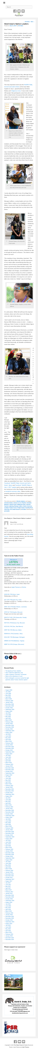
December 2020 (9, 810)
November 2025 (9, 706)
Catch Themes (25, 1047)
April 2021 (8, 803)
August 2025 (8, 711)
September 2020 (9, 815)
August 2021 (8, 796)
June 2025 (8, 715)
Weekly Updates (21, 501)
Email (23, 11)
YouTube (19, 11)
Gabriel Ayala (13, 504)
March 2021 (8, 805)
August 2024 (8, 732)
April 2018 (8, 867)
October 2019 (9, 835)
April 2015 (8, 930)
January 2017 (9, 893)
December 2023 (9, 746)
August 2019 (8, 838)
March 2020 (8, 826)
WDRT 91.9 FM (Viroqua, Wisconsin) (14, 644)
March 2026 (8, 699)
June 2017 (8, 884)
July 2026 (8, 691)
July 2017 (8, 883)
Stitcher (24, 587)
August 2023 (8, 753)
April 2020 (8, 824)
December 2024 (9, 725)
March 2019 (8, 847)
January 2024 (9, 745)
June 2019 (8, 842)
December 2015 (9, 916)
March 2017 (8, 890)
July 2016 (8, 904)
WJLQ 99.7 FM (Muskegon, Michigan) (14, 637)
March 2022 (8, 783)
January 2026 (9, 702)
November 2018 (9, 854)
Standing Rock (29, 507)
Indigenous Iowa (16, 91)
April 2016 (8, 909)
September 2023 (9, 752)
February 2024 (9, 743)
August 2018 (8, 860)
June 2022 (8, 778)
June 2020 (8, 821)
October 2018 (9, 856)
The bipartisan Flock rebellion (13, 671)
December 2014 (9, 937)
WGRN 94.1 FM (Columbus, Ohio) (13, 633)
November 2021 (9, 791)
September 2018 (9, 858)
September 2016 (9, 900)
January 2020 (9, 829)
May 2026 (8, 695)
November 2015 (9, 918)
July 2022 (8, 776)
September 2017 (9, 879)
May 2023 (8, 759)
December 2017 (9, 874)
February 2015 (9, 934)
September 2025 (9, 709)
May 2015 (8, 929)
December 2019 (9, 831)
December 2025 (9, 704)
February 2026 (9, 700)
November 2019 (9, 833)
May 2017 (8, 886)
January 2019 (9, 851)
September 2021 (9, 794)
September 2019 (9, 837)
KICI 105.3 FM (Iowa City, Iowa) (12, 599)
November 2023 (9, 748)
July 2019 (8, 840)
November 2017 (9, 875)
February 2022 (9, 785)
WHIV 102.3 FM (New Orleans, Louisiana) (15, 606)
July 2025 (8, 713)
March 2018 (8, 868)
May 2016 (8, 907)
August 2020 (8, 817)
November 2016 (9, 897)
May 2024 (8, 737)
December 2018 (9, 852)
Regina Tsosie (13, 507)
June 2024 (8, 736)
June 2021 (8, 799)
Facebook (15, 11)
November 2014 (9, 939)
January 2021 (9, 808)
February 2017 (9, 891)
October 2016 (9, 898)
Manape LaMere (18, 506)
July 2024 (8, 734)
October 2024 (9, 729)
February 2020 (9, 828)
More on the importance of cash (13, 676)
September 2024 (9, 730)
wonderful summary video (12, 491)
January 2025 (9, 723)
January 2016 (9, 914)
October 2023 (9, 750)
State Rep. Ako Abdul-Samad (11, 509)
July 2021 (8, 798)
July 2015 (8, 925)
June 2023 (8, 757)
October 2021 (9, 792)
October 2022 (9, 771)
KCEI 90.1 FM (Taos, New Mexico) (13, 626)
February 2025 (9, 722)
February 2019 (9, 849)
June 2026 (8, 693)
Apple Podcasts (16, 587)
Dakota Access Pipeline (20, 502)
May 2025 (8, 716)
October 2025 (9, 707)
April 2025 (8, 718)
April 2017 (8, 888)
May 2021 (8, 801)
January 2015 (9, 936)
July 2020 (8, 819)
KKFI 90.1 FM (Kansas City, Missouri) (14, 623)
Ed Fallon (20, 25)
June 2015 (8, 927)
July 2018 (8, 861)
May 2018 (8, 865)
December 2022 (9, 768)
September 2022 (9, 773)
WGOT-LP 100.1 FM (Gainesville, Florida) (15, 617)
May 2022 (8, 780)
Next (33, 21)
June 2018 (8, 863)
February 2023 (9, 764)
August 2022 (8, 775)
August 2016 (8, 902)
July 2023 (8, 755)
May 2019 (8, 844)
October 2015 (9, 920)
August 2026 (8, 690)
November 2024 (9, 727)
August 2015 (8, 923)
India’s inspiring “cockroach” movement (15, 674)
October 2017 (9, 877)
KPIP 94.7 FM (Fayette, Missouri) (13, 612)
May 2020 (8, 822)
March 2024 (8, 741)
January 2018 (9, 872)
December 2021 (9, 789)
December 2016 (9, 895)
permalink (7, 511)
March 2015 (8, 932)
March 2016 (8, 911)
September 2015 (9, 921)
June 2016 (8, 906)
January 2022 (9, 787)
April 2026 (8, 697)
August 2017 (8, 881)
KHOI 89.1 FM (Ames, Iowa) (11, 594)
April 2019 (8, 845)
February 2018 (9, 870)
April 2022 (8, 782)
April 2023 (8, 761)
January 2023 (9, 766)
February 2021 (9, 807)
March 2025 (8, 720)
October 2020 (9, 814)
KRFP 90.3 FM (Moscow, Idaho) (12, 630)
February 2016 (9, 913)
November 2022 (9, 769)
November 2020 (9, 812)
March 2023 (8, 762)
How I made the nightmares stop (14, 672)
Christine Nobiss (8, 502)
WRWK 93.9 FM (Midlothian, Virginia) (14, 640)
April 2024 (8, 739)
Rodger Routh (21, 507)
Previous (27, 21)
